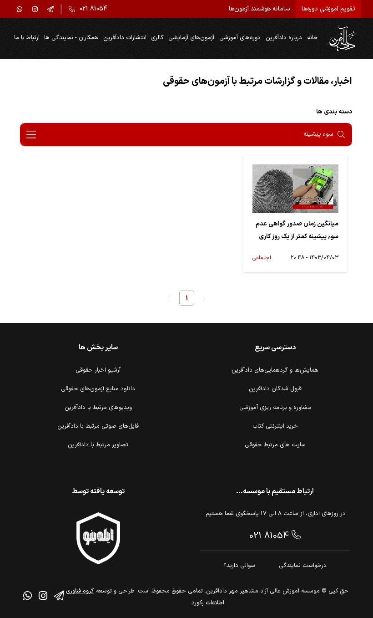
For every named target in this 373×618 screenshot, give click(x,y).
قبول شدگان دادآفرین (275, 388)
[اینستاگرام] (35, 9)
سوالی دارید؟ (239, 565)
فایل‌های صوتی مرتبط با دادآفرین (98, 426)
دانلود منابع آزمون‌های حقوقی (98, 388)
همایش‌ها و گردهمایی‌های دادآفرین (275, 370)
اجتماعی (261, 258)
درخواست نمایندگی (303, 565)
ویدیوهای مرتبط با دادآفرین (98, 407)
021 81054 (270, 536)
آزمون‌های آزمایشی (191, 37)
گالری (157, 37)
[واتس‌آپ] (19, 9)
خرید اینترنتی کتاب (275, 426)
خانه (312, 37)
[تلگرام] (50, 9)
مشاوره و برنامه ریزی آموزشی (275, 407)
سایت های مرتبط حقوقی (275, 444)
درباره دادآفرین (284, 37)
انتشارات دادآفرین (124, 37)
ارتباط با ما (27, 37)
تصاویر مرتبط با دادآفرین (98, 444)
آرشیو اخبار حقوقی (98, 370)
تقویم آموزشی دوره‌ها (328, 9)
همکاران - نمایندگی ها (71, 37)
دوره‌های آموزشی (240, 37)
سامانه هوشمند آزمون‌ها (259, 9)
